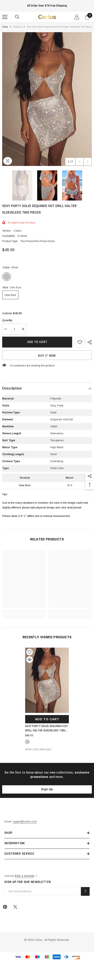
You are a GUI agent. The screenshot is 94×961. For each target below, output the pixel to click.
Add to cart (37, 342)
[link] (24, 611)
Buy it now (47, 355)
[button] (79, 161)
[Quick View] (29, 659)
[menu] (4, 17)
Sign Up (47, 789)
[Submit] (85, 891)
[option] (47, 99)
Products (17, 27)
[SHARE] (88, 342)
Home (5, 27)
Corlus (17, 230)
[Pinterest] (5, 906)
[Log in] (76, 17)
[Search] (17, 17)
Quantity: (7, 320)
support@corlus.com (25, 821)
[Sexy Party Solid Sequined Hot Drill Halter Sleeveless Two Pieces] (47, 680)
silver (27, 742)
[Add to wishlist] (79, 342)
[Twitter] (15, 906)
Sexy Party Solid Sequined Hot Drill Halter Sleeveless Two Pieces (46, 728)
